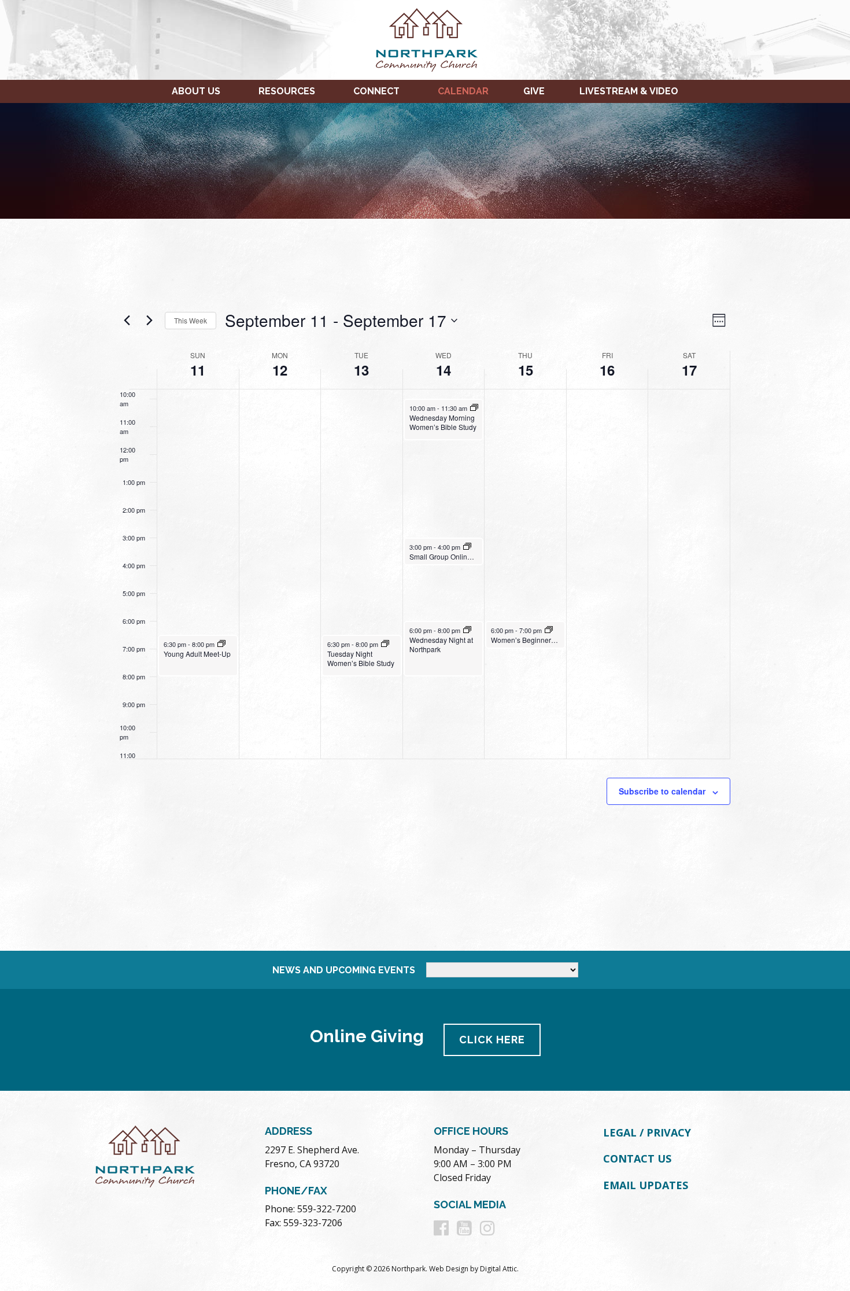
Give (534, 91)
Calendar (463, 91)
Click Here (492, 1039)
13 (361, 370)
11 (197, 370)
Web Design (448, 1269)
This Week (190, 320)
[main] (425, 584)
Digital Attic (498, 1269)
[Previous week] (127, 321)
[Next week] (149, 321)
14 (443, 370)
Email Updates (645, 1185)
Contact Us (637, 1158)
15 (525, 370)
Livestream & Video (628, 91)
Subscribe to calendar (662, 791)
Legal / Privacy (647, 1132)
